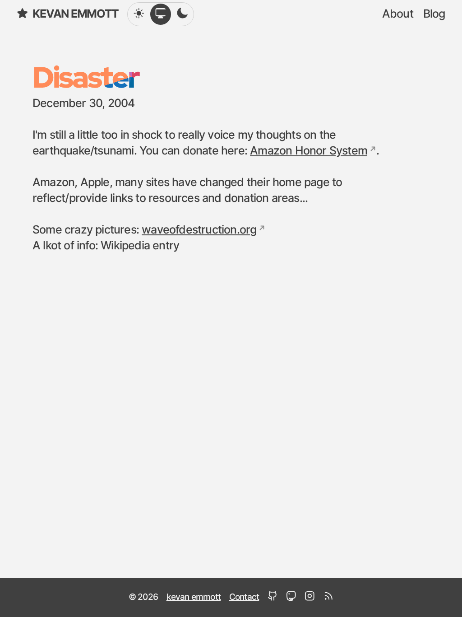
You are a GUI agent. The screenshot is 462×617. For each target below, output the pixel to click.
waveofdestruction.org (199, 230)
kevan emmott (75, 14)
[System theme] (160, 14)
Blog (434, 14)
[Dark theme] (182, 14)
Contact (244, 597)
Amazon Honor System (308, 151)
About (397, 14)
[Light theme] (139, 14)
